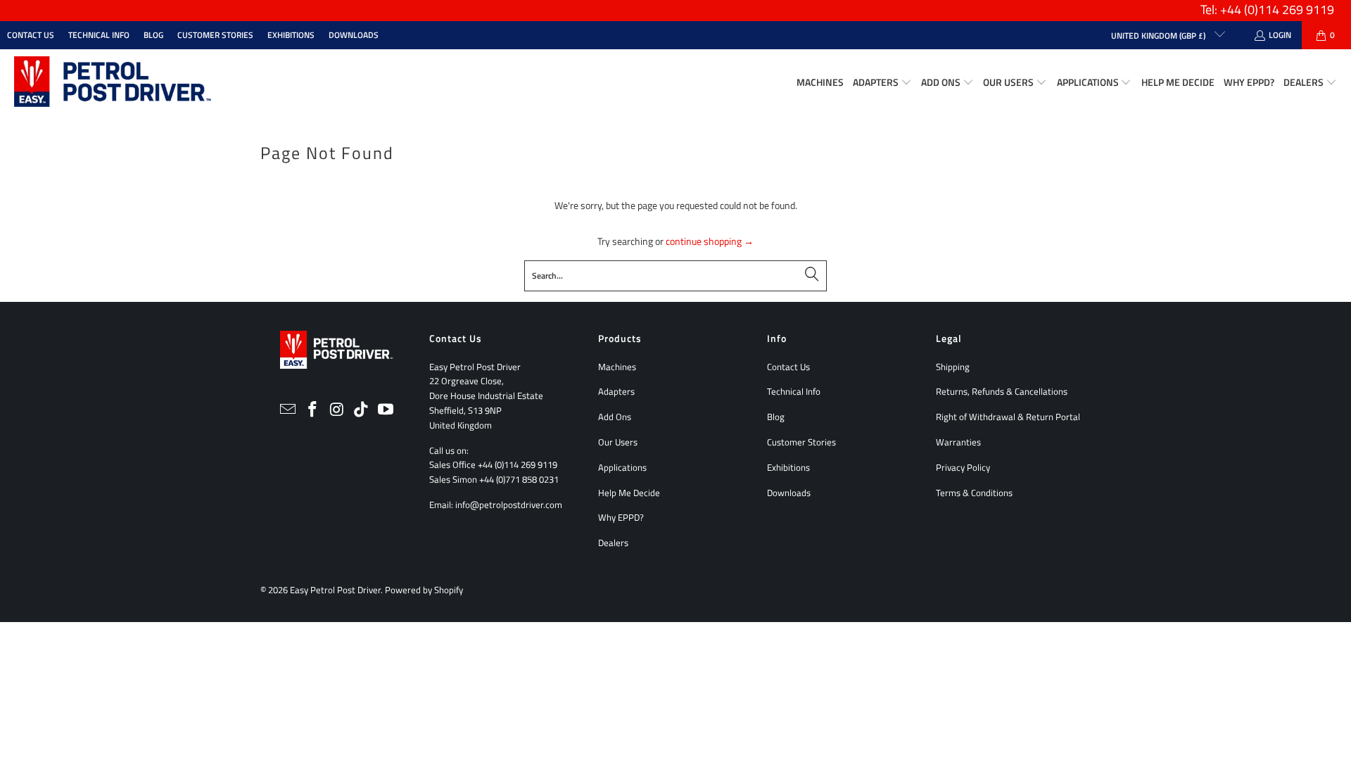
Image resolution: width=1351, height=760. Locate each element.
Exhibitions (291, 35)
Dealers (613, 543)
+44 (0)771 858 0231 (519, 479)
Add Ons (614, 417)
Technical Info (98, 35)
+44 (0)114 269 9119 (517, 464)
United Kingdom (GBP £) (1159, 35)
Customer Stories (215, 35)
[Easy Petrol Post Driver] (112, 82)
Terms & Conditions (974, 493)
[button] (882, 82)
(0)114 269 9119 (1289, 9)
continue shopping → (710, 241)
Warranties (958, 442)
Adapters (616, 391)
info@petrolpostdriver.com (508, 505)
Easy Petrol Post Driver (335, 590)
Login (1280, 35)
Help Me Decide (629, 493)
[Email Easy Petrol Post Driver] (288, 410)
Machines (617, 367)
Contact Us (30, 35)
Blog (153, 35)
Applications (622, 467)
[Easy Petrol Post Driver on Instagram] (337, 410)
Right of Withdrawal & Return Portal (1008, 417)
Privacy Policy (963, 467)
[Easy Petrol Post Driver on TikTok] (361, 410)
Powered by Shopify (424, 590)
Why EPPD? (621, 517)
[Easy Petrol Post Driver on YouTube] (386, 410)
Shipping (953, 367)
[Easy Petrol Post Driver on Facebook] (312, 410)
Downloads (354, 35)
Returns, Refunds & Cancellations (1001, 391)
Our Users (618, 442)
